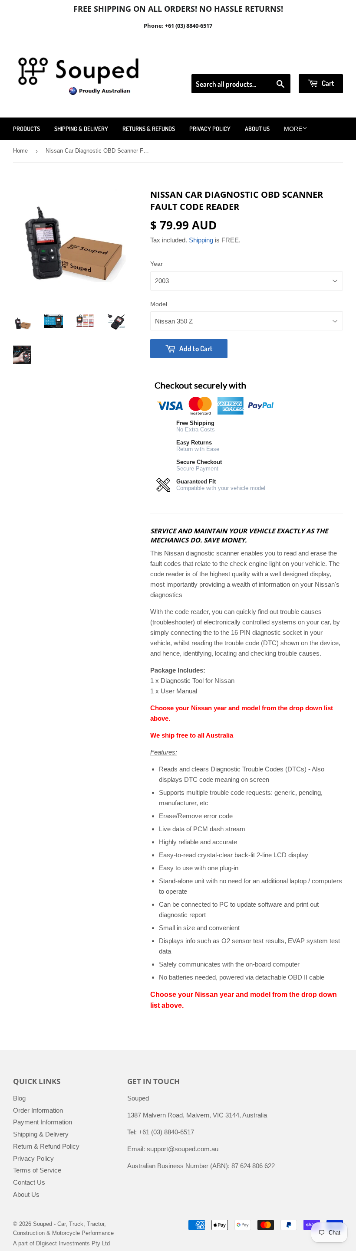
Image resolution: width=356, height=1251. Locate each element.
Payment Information (42, 1122)
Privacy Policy (210, 128)
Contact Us (29, 1182)
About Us (257, 128)
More (293, 128)
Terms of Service (37, 1170)
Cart (327, 83)
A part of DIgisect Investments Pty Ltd (61, 1243)
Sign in (271, 63)
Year (156, 263)
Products (26, 128)
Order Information (38, 1110)
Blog (19, 1098)
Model (158, 304)
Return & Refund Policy (46, 1146)
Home (20, 150)
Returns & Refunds (148, 128)
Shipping (201, 240)
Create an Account (318, 63)
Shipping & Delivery (81, 128)
